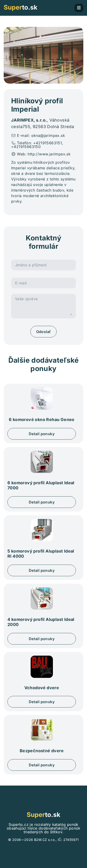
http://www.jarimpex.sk (49, 154)
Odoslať (43, 331)
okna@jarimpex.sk (48, 135)
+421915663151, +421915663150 (37, 145)
